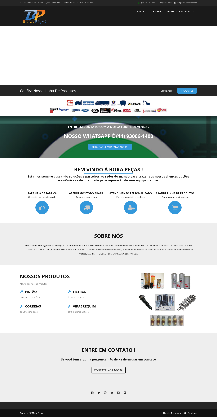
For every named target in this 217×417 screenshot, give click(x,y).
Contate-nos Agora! (108, 370)
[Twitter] (99, 392)
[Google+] (105, 392)
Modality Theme (170, 413)
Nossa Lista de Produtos (181, 11)
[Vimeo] (125, 392)
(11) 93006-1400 (148, 2)
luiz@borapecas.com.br (187, 2)
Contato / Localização (149, 11)
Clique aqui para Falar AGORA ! (110, 146)
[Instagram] (118, 392)
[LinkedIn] (112, 392)
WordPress (192, 413)
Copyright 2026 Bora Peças (31, 413)
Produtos (187, 90)
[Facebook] (92, 392)
